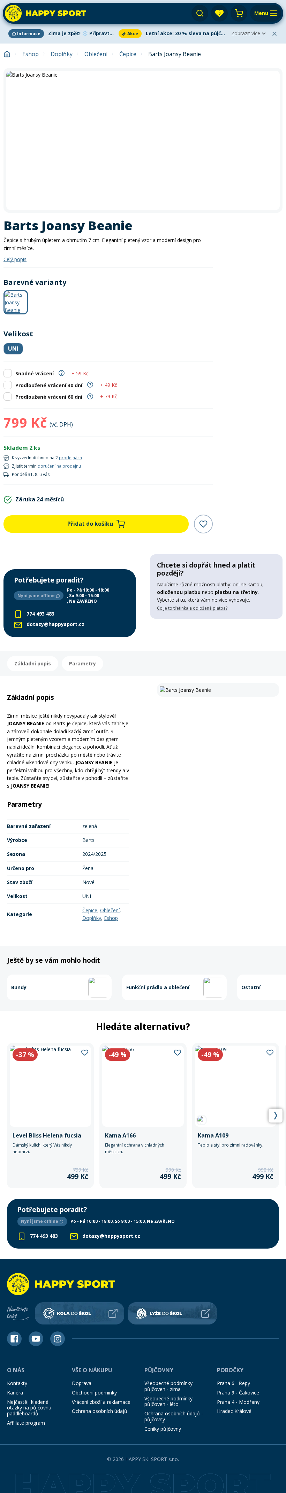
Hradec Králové (234, 1411)
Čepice (127, 54)
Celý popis (15, 259)
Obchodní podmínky (94, 1392)
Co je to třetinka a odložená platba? (192, 608)
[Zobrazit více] (62, 33)
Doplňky (62, 54)
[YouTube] (36, 1338)
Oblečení (95, 54)
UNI (13, 348)
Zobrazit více (245, 33)
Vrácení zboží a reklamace (101, 1402)
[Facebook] (14, 1338)
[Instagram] (57, 1338)
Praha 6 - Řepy (233, 1383)
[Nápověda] (62, 372)
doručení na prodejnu (59, 466)
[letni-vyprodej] (216, 633)
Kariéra (15, 1392)
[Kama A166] (142, 1115)
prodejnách (70, 458)
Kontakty (17, 1383)
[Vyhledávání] (199, 13)
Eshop (30, 54)
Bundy (19, 987)
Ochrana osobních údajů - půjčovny (173, 1416)
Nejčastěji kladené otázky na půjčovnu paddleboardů (29, 1408)
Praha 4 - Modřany (238, 1402)
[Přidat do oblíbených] (203, 524)
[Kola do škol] (79, 1313)
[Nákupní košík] (239, 13)
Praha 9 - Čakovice (238, 1392)
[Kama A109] (235, 1115)
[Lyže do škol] (172, 1313)
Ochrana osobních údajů (99, 1411)
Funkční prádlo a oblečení (157, 987)
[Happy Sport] (45, 13)
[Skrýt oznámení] (274, 33)
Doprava (81, 1383)
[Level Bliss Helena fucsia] (50, 1115)
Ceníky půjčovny (162, 1428)
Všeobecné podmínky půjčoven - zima (168, 1386)
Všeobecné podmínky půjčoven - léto (168, 1401)
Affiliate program (26, 1423)
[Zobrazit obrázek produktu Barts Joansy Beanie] (143, 140)
